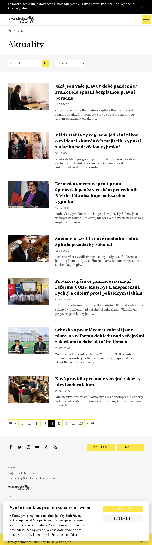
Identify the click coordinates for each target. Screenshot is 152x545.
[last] (92, 423)
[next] (87, 423)
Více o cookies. (67, 534)
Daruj (130, 447)
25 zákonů (85, 4)
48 (66, 423)
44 (36, 423)
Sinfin (26, 478)
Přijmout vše (122, 509)
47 (58, 423)
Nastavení (122, 518)
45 (44, 423)
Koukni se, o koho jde (55, 542)
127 (80, 423)
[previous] (15, 423)
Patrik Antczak (47, 478)
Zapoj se (101, 447)
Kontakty (12, 467)
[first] (10, 423)
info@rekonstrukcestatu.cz (22, 473)
